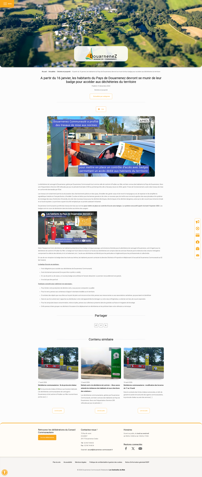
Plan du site (56, 462)
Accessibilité (68, 462)
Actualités (52, 71)
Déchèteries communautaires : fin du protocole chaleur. (57, 385)
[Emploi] (197, 248)
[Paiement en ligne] (197, 235)
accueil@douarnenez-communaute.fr (100, 450)
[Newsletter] (197, 221)
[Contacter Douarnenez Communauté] (140, 448)
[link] (101, 53)
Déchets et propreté (63, 71)
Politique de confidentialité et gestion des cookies (106, 462)
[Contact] (197, 255)
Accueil (44, 71)
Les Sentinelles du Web (117, 470)
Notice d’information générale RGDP (137, 462)
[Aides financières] (197, 228)
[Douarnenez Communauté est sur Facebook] (126, 448)
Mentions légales (80, 462)
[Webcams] (197, 242)
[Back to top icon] (191, 472)
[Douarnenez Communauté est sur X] (133, 448)
